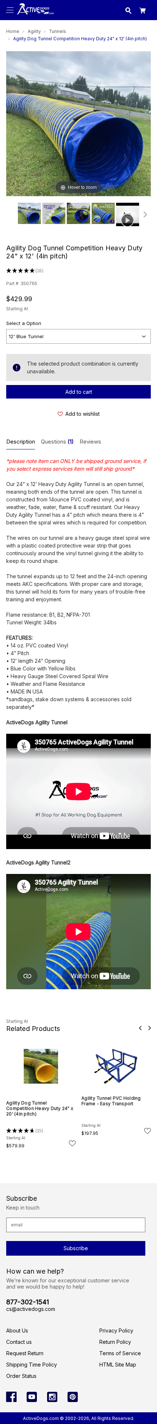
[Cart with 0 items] (142, 11)
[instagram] (52, 1397)
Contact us (19, 1342)
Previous (140, 1028)
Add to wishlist (82, 414)
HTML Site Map (117, 1364)
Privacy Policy (116, 1330)
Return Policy (115, 1342)
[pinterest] (72, 1397)
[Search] (128, 11)
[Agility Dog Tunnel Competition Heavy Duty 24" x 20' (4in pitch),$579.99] (41, 1066)
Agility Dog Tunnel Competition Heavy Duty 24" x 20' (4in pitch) (39, 1108)
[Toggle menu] (10, 10)
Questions (57, 441)
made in (34, 16)
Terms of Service (120, 1353)
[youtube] (31, 1397)
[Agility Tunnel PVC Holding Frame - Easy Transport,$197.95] (116, 1066)
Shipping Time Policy (31, 1364)
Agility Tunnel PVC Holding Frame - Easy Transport (111, 1100)
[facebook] (11, 1396)
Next (149, 1028)
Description (20, 441)
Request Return (24, 1353)
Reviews (90, 441)
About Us (17, 1330)
